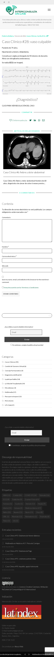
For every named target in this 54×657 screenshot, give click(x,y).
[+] (27, 151)
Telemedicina (31, 517)
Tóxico (6, 521)
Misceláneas (9, 388)
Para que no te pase (11, 396)
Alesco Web (19, 647)
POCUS (7, 401)
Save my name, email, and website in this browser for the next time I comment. (25, 281)
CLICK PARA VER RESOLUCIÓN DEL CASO (18, 106)
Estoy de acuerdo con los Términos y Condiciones (21, 288)
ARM (6, 495)
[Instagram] (9, 2)
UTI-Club (8, 405)
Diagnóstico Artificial (12, 375)
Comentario (6, 217)
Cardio (39, 36)
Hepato (41, 504)
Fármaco (7, 504)
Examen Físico (32, 499)
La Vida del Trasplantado (13, 384)
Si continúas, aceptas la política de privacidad (27, 345)
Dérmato (44, 495)
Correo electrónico (8, 256)
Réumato (17, 517)
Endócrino (17, 499)
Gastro (19, 504)
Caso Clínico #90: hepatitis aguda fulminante (21, 566)
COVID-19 (30, 495)
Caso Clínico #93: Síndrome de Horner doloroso (22, 536)
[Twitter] (4, 2)
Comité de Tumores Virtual (14, 366)
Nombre (5, 247)
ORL (6, 517)
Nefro (7, 512)
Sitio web (5, 266)
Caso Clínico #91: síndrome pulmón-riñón (20, 559)
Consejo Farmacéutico (13, 371)
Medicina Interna (33, 508)
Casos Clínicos (31, 36)
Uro (15, 521)
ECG (43, 36)
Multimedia (9, 392)
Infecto (7, 508)
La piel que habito (11, 379)
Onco (39, 512)
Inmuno (18, 508)
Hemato (30, 504)
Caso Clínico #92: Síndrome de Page (18, 551)
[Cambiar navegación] (49, 10)
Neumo (18, 512)
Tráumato (44, 517)
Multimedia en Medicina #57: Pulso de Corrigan (22, 543)
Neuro (29, 512)
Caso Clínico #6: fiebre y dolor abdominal (24, 172)
